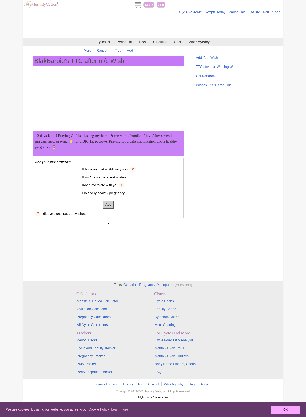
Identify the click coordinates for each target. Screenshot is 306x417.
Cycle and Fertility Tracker (96, 348)
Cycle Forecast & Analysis (174, 340)
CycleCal (103, 42)
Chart (178, 42)
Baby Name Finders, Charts (175, 364)
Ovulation (130, 285)
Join (161, 4)
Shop (276, 12)
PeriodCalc (237, 12)
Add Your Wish (207, 57)
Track (142, 42)
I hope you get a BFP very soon (106, 169)
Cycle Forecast (190, 12)
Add (130, 50)
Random (103, 50)
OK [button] (285, 409)
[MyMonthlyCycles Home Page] (41, 6)
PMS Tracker (86, 364)
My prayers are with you (100, 185)
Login (149, 4)
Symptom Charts (167, 317)
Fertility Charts (165, 309)
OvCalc (254, 12)
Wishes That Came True (214, 85)
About (205, 384)
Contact (153, 384)
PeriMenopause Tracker (94, 372)
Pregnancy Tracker (91, 356)
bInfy (192, 384)
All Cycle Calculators (92, 325)
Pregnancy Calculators (94, 317)
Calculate (160, 42)
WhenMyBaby (199, 42)
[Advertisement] (153, 26)
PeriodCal (124, 42)
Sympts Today (215, 12)
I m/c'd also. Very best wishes (104, 177)
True (118, 50)
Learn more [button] (119, 409)
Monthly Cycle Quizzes (172, 356)
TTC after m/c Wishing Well (216, 67)
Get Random (205, 76)
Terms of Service (106, 384)
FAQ (158, 372)
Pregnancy (147, 285)
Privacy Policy (133, 384)
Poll (266, 12)
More (87, 50)
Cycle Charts (164, 301)
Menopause (165, 285)
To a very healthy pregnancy (104, 193)
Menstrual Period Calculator (97, 301)
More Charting (165, 325)
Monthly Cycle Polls (169, 348)
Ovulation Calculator (92, 309)
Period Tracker (87, 340)
